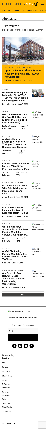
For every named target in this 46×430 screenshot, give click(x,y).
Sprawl (20, 182)
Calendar (5, 367)
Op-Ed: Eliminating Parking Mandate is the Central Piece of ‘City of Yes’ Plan (15, 255)
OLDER (22, 294)
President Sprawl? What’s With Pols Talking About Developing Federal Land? (15, 189)
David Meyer (7, 216)
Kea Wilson (7, 287)
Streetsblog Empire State (15, 67)
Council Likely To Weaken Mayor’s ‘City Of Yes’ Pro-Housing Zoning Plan (15, 166)
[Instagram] (31, 346)
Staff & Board (7, 376)
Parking (29, 67)
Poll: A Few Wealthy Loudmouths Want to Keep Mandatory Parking (15, 210)
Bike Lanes (7, 29)
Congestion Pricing (24, 29)
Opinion (5, 111)
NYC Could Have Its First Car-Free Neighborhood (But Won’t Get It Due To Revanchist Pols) (15, 118)
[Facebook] (20, 346)
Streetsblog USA (10, 182)
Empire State (19, 10)
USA (3, 10)
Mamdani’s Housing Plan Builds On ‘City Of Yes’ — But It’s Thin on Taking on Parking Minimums (15, 96)
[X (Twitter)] (14, 346)
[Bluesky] (26, 346)
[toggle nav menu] (42, 4)
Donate (43, 10)
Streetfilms (32, 10)
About (4, 362)
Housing (5, 89)
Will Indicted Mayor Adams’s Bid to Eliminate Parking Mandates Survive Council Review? (15, 230)
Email (11, 331)
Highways (21, 270)
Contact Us (6, 371)
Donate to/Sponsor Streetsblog (6, 383)
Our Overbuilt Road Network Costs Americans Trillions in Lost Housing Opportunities (13, 278)
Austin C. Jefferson (12, 80)
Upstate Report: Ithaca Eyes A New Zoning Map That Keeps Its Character (22, 73)
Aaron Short (7, 197)
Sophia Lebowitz (9, 104)
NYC (9, 10)
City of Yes (6, 136)
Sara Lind (6, 263)
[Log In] (36, 4)
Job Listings (6, 411)
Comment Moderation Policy (6, 395)
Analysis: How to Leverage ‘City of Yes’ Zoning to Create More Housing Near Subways (14, 143)
